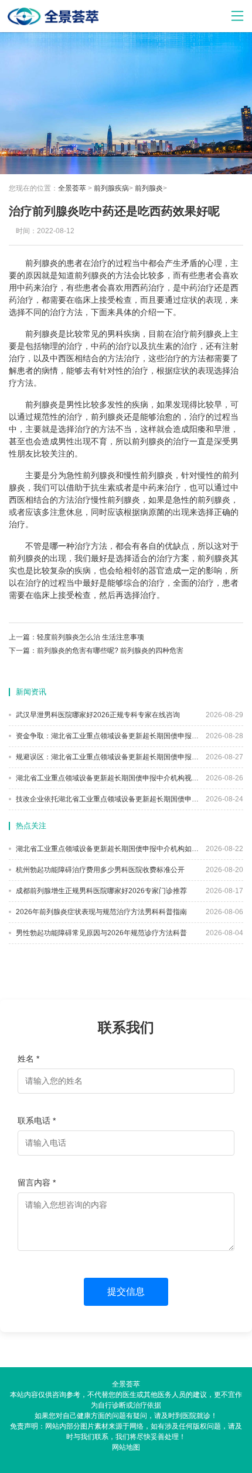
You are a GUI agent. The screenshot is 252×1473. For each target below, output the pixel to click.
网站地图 (126, 1447)
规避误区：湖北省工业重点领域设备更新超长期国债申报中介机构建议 (106, 757)
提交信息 (126, 1291)
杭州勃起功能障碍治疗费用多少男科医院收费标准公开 (99, 870)
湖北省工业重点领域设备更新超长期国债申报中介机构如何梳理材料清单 (106, 849)
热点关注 (31, 825)
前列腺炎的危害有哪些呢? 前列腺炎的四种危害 (110, 650)
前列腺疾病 (111, 188)
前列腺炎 (149, 188)
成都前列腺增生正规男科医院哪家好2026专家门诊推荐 (100, 891)
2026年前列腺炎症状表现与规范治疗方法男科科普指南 (100, 912)
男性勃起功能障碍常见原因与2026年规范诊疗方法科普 (100, 933)
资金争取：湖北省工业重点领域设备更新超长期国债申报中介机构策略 (106, 736)
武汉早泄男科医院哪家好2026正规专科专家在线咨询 (97, 715)
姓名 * (28, 1058)
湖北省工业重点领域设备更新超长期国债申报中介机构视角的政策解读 (106, 778)
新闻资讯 (31, 691)
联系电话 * (37, 1120)
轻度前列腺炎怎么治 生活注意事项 (90, 637)
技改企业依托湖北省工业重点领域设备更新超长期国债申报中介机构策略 (106, 799)
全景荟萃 (72, 188)
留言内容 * (37, 1182)
